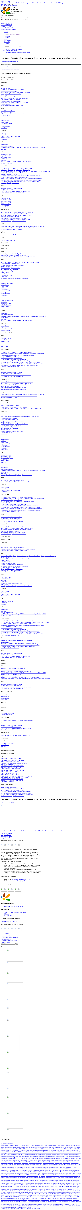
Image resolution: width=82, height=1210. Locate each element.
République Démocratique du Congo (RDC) (12, 147)
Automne (19, 1151)
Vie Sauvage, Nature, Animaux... (9, 168)
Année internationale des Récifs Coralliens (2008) (53, 1148)
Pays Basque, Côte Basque (7, 102)
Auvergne (17, 1193)
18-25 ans (3, 204)
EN (5, 1195)
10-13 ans (3, 199)
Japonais (77, 1160)
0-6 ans (6, 1186)
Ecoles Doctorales (5, 648)
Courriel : (6, 22)
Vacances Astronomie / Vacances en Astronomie (43, 1178)
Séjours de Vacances (33, 1173)
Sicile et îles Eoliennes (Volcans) (54, 1190)
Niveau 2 (61, 1164)
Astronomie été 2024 (59, 1150)
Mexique (3, 137)
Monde (61, 1163)
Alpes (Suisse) (69, 1186)
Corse (2, 95)
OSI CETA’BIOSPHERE (7, 763)
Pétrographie (36, 1168)
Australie (5, 1151)
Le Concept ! (7, 44)
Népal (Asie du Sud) (52, 1164)
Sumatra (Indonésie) (66, 1176)
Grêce (48, 1158)
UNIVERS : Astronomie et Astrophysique (21, 1186)
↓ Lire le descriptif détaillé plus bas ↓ (10, 61)
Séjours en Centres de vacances (8, 212)
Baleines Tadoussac (45, 1151)
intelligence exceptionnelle (60, 1160)
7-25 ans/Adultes (22, 1190)
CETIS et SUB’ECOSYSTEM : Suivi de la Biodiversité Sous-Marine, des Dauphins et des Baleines (47, 1202)
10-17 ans (75, 1190)
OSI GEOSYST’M (5, 767)
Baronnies (3, 338)
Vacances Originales (64, 1181)
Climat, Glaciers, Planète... (7, 177)
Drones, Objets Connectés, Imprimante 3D (11, 178)
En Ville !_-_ (4, 163)
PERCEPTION (74, 1167)
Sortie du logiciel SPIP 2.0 (27, 1176)
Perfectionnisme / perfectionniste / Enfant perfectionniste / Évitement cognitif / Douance (17, 1168)
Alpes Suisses (4, 111)
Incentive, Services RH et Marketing (10, 396)
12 (38, 1192)
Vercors (2, 341)
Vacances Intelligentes (57, 1181)
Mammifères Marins (17, 1163)
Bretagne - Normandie (6, 89)
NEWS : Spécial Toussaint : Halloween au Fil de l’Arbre (16, 52)
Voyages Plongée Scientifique (49, 1184)
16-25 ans (37, 1193)
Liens (7, 830)
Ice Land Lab (6, 1160)
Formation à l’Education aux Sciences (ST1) (12, 673)
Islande (2, 122)
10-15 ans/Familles (69, 1190)
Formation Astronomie (6, 670)
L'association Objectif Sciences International (15, 912)
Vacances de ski (33, 1180)
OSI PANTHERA (5, 761)
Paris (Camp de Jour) (67, 1204)
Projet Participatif (40, 1170)
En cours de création (25, 1156)
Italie (2, 288)
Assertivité (53, 1150)
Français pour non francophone (29, 1158)
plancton (54, 1168)
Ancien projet (51, 1147)
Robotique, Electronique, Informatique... (11, 180)
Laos (2, 160)
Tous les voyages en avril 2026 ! (7, 1143)
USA (2, 133)
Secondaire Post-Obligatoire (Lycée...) (10, 645)
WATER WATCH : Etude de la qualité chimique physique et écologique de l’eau (21, 1195)
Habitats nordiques (59, 1158)
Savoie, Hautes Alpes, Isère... (8, 92)
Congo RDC (13, 1154)
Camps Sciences (19, 1153)
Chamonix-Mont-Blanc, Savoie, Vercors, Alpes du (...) (14, 556)
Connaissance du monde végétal (9, 794)
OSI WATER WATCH (6, 766)
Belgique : (7, 26)
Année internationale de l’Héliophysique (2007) (35, 1148)
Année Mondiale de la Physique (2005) (19, 1150)
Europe (49, 1156)
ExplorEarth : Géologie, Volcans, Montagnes (48, 1195)
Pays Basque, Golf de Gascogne (62, 1195)
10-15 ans (64, 1190)
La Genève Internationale (7, 113)
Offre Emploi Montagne (38, 1167)
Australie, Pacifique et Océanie (8, 586)
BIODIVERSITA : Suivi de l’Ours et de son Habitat (62, 1205)
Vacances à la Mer (22, 1178)
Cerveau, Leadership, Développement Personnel (13, 622)
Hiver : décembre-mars (6, 192)
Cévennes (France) (28, 1153)
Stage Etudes (43, 1176)
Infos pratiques (7, 40)
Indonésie (3, 154)
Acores (68, 1145)
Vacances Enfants (47, 1180)
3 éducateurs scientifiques (39, 1188)
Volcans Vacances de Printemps (20, 1184)
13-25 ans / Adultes (25, 1198)
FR (13, 1186)
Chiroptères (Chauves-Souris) (8, 791)
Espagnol (44, 1156)
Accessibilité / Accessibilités (62, 1145)
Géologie (41, 1158)
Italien (2, 699)
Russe (75, 1171)
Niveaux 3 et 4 (23, 1165)
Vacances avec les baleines (57, 1178)
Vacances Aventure (73, 1178)
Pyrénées (3, 104)
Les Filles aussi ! (34, 3)
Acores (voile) (28, 1189)
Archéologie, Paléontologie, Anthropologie (11, 625)
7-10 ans (3, 198)
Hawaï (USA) (67, 1158)
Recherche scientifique (43, 1171)
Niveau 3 (65, 1164)
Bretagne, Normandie (6, 564)
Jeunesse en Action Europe (5, 1161)
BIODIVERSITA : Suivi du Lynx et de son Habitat (42, 1201)
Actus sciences (13, 830)
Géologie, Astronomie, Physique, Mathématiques (13, 171)
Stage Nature (48, 1176)
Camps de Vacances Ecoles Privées (9, 228)
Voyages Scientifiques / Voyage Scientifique (63, 1184)
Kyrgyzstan (31, 1161)
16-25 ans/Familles (49, 1193)
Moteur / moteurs (17, 1164)
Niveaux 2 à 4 (11, 1165)
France (37, 1158)
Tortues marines (5, 787)
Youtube (2, 1189)
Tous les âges (58, 1177)
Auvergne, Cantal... (6, 94)
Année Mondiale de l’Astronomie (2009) (70, 1148)
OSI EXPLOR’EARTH (7, 770)
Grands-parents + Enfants (7, 407)
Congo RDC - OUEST (19, 1154)
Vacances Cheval (12, 1180)
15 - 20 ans (22, 1193)
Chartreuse (3, 275)
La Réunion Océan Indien (43, 1161)
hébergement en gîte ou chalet (8, 215)
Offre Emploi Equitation (29, 1167)
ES (64, 1198)
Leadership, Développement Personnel (10, 175)
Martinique (26, 1163)
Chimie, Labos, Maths (6, 173)
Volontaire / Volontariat (30, 1184)
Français (3, 696)
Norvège (3, 126)
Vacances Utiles (75, 1183)
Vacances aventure (66, 1178)
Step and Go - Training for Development (30, 1208)
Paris (2, 746)
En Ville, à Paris (20, 1200)
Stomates (57, 1176)
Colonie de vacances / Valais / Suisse (46, 1153)
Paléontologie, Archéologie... (8, 170)
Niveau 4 (69, 1164)
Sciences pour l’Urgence (7, 218)
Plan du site (7, 933)
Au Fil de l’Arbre (66, 1150)
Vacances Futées (60, 1180)
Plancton (50, 1168)
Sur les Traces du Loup (74, 1176)
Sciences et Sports (5, 216)
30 (45, 1196)
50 (33, 1198)
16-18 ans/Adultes (31, 1193)
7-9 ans (78, 1193)
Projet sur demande (54, 1170)
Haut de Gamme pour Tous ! (47, 3)
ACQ (5, 1147)
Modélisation (57, 1163)
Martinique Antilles (5, 268)
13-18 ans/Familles (76, 1192)
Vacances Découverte (40, 1180)
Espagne (3, 125)
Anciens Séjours (5, 240)
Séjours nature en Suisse (17, 1174)
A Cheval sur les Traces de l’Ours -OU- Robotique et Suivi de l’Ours (33, 1145)
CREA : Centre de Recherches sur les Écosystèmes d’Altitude (41, 1205)
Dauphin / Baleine (35, 1154)
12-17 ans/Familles (47, 1192)
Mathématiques (41, 1196)
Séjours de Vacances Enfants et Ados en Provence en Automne (49, 1173)
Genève (3, 745)
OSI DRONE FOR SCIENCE (8, 776)
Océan (73, 1165)
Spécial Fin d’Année (27, 1207)
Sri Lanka (3, 157)
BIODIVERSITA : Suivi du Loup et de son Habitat (23, 1201)
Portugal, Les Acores (6, 583)
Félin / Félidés (11, 1158)
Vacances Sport (63, 1183)
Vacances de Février (26, 1180)
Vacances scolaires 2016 (48, 1183)
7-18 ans (17, 1190)
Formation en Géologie (6, 674)
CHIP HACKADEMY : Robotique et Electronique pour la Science (22, 1204)
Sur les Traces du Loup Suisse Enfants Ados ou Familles (24, 1177)
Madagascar (4, 146)
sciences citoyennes (10, 1173)
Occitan (69, 1165)
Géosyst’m (45, 1158)
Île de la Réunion (5, 96)
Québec (66, 1170)
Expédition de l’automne (56, 1156)
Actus (5, 39)
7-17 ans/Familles (12, 1190)
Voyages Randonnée (4, 1145)
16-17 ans (3, 202)
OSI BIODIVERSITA (6, 760)
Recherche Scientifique (26, 1171)
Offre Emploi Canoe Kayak (11, 1167)
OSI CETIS (4, 764)
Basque (50, 1151)
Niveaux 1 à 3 (73, 1164)
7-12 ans (76, 1189)
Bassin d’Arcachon (6, 567)
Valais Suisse (4, 743)
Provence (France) (61, 1170)
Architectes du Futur (47, 1150)
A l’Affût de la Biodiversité (51, 1145)
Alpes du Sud (4, 563)
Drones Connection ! (9, 1156)
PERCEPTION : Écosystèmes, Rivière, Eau (23, 1187)
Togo (2, 149)
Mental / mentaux (32, 1163)
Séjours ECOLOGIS (64, 1173)
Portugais (57, 1168)
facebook (10, 1186)
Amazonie (46, 1147)
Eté (47, 1156)
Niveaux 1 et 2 (6, 1165)
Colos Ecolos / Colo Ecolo (5, 1154)
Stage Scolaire (53, 1176)
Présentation (7, 36)
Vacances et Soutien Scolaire (8, 219)
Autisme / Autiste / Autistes (12, 1151)
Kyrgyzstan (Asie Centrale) (28, 1192)
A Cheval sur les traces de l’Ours (14, 1145)
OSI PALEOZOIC (5, 769)
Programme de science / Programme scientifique (9, 1170)
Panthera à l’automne (59, 1167)
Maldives (3, 306)
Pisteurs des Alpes (42, 1168)
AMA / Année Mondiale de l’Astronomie (36, 1147)
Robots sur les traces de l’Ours (68, 1171)
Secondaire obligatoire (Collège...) (9, 643)
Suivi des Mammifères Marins (8, 793)
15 (19, 1193)
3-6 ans (65, 1186)
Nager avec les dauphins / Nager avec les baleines (29, 1164)
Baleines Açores (38, 1151)
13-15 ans (3, 201)
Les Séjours (7, 37)
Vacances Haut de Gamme (5, 1181)
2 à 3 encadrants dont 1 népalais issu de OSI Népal (38, 1186)
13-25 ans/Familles (11, 1193)
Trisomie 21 (70, 1177)
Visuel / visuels (11, 1184)
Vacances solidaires (56, 1183)
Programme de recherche (73, 1168)
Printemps (65, 1168)
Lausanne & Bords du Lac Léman (9, 256)
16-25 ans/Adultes (42, 1193)
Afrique (17, 1147)
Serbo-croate (40, 1174)
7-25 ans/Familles (29, 1190)
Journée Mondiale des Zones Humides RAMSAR (20, 1161)
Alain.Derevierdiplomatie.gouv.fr (21, 879)
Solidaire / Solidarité (18, 1176)
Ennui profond (32, 1156)
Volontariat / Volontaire (39, 1184)
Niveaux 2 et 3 (17, 1165)
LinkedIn (23, 1189)
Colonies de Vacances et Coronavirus (68, 1153)
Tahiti (52, 1177)
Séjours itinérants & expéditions (9, 213)
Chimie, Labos (4, 356)
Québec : (8, 23)
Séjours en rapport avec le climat (75, 1173)
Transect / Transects (64, 1177)
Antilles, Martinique (6, 99)
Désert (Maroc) (73, 1196)
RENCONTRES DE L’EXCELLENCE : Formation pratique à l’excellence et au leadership (21, 1196)
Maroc (2, 144)
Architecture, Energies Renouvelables (10, 181)
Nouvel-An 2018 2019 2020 (38, 1165)
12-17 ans (41, 1192)
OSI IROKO (4, 782)
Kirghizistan (4, 156)
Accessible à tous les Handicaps (20, 3)
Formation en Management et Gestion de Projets (13, 678)
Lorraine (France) (75, 1161)
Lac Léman (3, 112)
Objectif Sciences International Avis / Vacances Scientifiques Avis (56, 1165)
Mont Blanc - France (66, 1163)
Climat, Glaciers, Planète (7, 359)
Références (6, 914)
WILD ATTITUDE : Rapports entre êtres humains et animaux (61, 1200)
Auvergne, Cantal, (5, 419)
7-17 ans (7, 1190)
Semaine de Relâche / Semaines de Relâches (30, 1174)
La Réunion (36, 1161)
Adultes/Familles (12, 1147)
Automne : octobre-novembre (8, 191)
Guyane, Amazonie (5, 101)
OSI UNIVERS (5, 773)
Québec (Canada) (44, 1198)
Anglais (3, 698)
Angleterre (3, 123)
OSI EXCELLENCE (6, 779)
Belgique (38, 1190)
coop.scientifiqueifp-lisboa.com (20, 881)
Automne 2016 (25, 1151)
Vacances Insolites (42, 1181)
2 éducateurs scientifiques (56, 1186)
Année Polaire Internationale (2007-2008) (35, 1150)
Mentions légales (8, 915)
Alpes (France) (25, 1147)
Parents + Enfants (5, 405)
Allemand (21, 1147)
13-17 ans (60, 1192)
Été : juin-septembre (6, 190)
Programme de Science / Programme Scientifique (28, 1170)
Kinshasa (3, 748)
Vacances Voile (5, 1184)
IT (28, 1200)
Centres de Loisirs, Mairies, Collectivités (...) (12, 226)
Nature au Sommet (42, 1164)
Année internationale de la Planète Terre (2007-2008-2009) (15, 1148)
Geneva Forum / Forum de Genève (10, 1208)
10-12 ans (48, 1196)
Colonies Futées (78, 1153)
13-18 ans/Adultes (69, 1192)
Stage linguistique (14, 1205)
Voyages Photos (3, 1144)
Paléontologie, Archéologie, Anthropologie (11, 353)
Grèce (2, 128)
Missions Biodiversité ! (50, 1163)
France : (7, 27)
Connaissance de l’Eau (6, 788)
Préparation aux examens (7, 675)
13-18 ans (64, 1192)
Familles (3, 207)
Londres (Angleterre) (68, 1161)
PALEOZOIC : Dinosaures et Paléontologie (59, 1189)
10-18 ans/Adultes (8, 1192)
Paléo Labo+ (52, 1167)
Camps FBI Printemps (12, 1153)
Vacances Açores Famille (30, 1178)
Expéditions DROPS (64, 1156)
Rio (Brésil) (12, 1201)
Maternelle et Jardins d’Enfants (8, 640)
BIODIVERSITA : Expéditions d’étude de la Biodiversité (17, 1202)
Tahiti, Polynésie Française (7, 98)
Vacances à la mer (15, 1178)
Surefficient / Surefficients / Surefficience (43, 1177)
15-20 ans (31, 1198)
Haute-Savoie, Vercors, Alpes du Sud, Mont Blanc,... (41, 1189)
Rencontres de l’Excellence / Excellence (55, 1171)
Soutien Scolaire (5, 234)
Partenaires (6, 43)
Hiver (72, 1158)
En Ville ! (3, 615)
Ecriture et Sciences (17, 1189)
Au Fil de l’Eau (73, 1150)
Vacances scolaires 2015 (38, 1183)
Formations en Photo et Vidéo (8, 671)
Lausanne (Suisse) (60, 1161)
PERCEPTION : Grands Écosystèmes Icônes (60, 1201)
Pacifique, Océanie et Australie (8, 161)
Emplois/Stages (60, 3)
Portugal (3, 120)
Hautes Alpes (4, 713)
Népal (2, 158)
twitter (32, 1187)
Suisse (61, 1176)
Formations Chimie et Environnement (10, 677)
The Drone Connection (6, 796)
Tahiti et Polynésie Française (71, 1198)
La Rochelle (50, 1161)
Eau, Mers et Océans (6, 174)
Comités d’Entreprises (6, 229)
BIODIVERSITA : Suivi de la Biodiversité (52, 1187)
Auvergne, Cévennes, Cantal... (8, 559)
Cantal (2, 340)
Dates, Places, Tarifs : (8, 29)
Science (5, 1173)
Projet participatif (47, 1170)
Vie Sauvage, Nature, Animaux (8, 352)
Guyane (53, 1158)
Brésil (2, 139)
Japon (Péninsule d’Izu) (45, 1200)
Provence (3, 88)
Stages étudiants (5, 397)
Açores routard (72, 1145)
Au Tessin (3, 115)
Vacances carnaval (5, 1180)
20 (75, 1193)
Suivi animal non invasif (7, 790)
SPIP (39, 1176)
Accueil (6, 32)
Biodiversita (54, 1151)
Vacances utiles (69, 1183)
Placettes (47, 1168)
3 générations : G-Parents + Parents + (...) (11, 408)
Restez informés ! (6, 3)
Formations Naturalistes (7, 668)
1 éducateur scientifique (76, 1184)
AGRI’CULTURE (21, 1205)
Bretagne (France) (62, 1151)
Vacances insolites (49, 1181)
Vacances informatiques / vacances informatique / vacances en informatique (25, 1181)
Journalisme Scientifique (7, 221)
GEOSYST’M (27, 1205)
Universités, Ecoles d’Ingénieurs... (9, 646)
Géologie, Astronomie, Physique (9, 355)
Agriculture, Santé (5, 183)
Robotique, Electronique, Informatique (10, 362)
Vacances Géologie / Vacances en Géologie (71, 1180)
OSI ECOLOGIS (5, 774)
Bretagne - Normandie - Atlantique (56, 1196)
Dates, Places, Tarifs (36, 1200)
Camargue (3, 273)
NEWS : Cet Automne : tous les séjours (12, 49)
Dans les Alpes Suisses (6, 254)
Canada (2, 134)
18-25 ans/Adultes (57, 1193)
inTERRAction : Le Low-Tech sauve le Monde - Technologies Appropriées (49, 1204)
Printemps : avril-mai (6, 188)
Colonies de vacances (57, 1153)
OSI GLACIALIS (5, 771)
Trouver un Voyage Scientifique (12, 34)
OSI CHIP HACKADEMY (8, 777)
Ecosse (2, 295)
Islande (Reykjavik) (13, 1198)
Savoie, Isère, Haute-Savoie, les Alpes (10, 262)
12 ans (69, 1196)
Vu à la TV (7, 42)
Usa (10, 1178)
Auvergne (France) (31, 1151)
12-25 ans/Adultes (54, 1192)
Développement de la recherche (57, 1154)
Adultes (3, 205)
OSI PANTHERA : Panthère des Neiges (68, 1193)
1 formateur (3, 1186)
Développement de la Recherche (70, 1154)
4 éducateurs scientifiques (9, 1189)
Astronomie (14, 1192)
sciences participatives (19, 1173)
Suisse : (6, 25)
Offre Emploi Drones (21, 1167)
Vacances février (54, 1180)
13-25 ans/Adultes (4, 1193)
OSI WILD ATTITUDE (7, 780)
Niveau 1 (58, 1164)
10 (61, 1190)
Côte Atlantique (5, 91)
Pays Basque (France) (67, 1167)
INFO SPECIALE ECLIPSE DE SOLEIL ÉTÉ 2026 (70, 1187)
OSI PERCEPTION (6, 758)
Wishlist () (3, 4)
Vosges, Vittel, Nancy (6, 105)
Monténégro (4, 283)
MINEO (44, 1163)
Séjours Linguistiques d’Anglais (6, 1174)
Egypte (2, 317)
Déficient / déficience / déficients (45, 1154)
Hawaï (64, 1158)
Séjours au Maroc (26, 1173)
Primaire (3, 642)
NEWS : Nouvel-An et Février (9, 50)
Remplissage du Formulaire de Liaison (13, 906)
